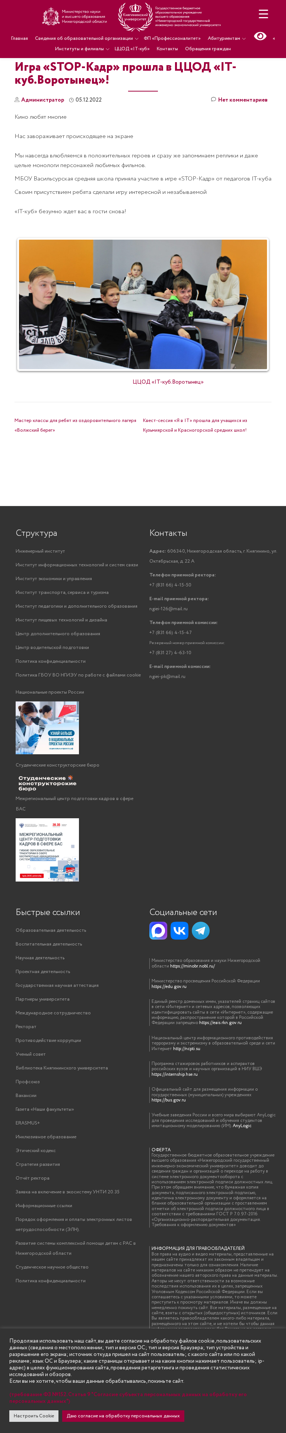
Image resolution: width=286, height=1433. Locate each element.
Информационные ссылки (44, 1205)
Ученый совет (31, 1054)
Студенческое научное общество (52, 1267)
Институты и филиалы (79, 48)
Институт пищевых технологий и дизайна (61, 620)
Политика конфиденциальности (51, 661)
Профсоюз (28, 1081)
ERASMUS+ (28, 1123)
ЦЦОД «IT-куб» (132, 48)
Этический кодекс (36, 1150)
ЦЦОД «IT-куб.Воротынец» (168, 382)
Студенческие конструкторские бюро (57, 765)
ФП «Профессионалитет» (172, 38)
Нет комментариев (243, 100)
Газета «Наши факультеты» (45, 1109)
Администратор (42, 100)
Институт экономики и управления (54, 578)
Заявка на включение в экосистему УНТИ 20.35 (68, 1192)
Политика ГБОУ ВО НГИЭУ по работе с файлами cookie (78, 675)
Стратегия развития (38, 1164)
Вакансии (26, 1095)
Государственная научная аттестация (57, 985)
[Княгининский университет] (132, 16)
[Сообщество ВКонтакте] (179, 931)
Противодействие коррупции (48, 1040)
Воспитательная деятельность (49, 944)
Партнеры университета (43, 999)
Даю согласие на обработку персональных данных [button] (123, 1416)
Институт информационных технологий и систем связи (77, 565)
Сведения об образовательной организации (84, 38)
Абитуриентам (224, 38)
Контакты (167, 48)
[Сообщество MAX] (158, 931)
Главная (19, 38)
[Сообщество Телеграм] (201, 931)
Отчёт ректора (33, 1178)
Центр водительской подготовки (52, 647)
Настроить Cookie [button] (34, 1416)
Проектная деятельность (43, 971)
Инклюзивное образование (46, 1137)
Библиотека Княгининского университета (62, 1068)
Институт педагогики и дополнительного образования (76, 606)
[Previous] (30, 304)
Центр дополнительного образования (58, 633)
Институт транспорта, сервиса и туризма (62, 592)
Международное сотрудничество (53, 1013)
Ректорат (26, 1026)
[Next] (256, 304)
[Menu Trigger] (263, 14)
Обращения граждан (208, 48)
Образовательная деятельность (51, 930)
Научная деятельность (40, 958)
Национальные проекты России (50, 692)
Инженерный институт (40, 551)
